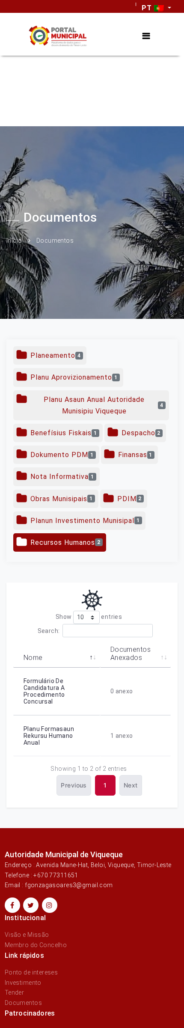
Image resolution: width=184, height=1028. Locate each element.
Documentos (23, 1002)
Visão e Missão (27, 934)
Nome (33, 658)
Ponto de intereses (31, 972)
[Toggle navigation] (146, 36)
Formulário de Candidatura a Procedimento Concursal (44, 691)
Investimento (23, 982)
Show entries (89, 616)
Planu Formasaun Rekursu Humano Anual (49, 735)
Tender (14, 992)
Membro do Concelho (36, 945)
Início (14, 240)
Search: (49, 630)
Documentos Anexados (130, 653)
